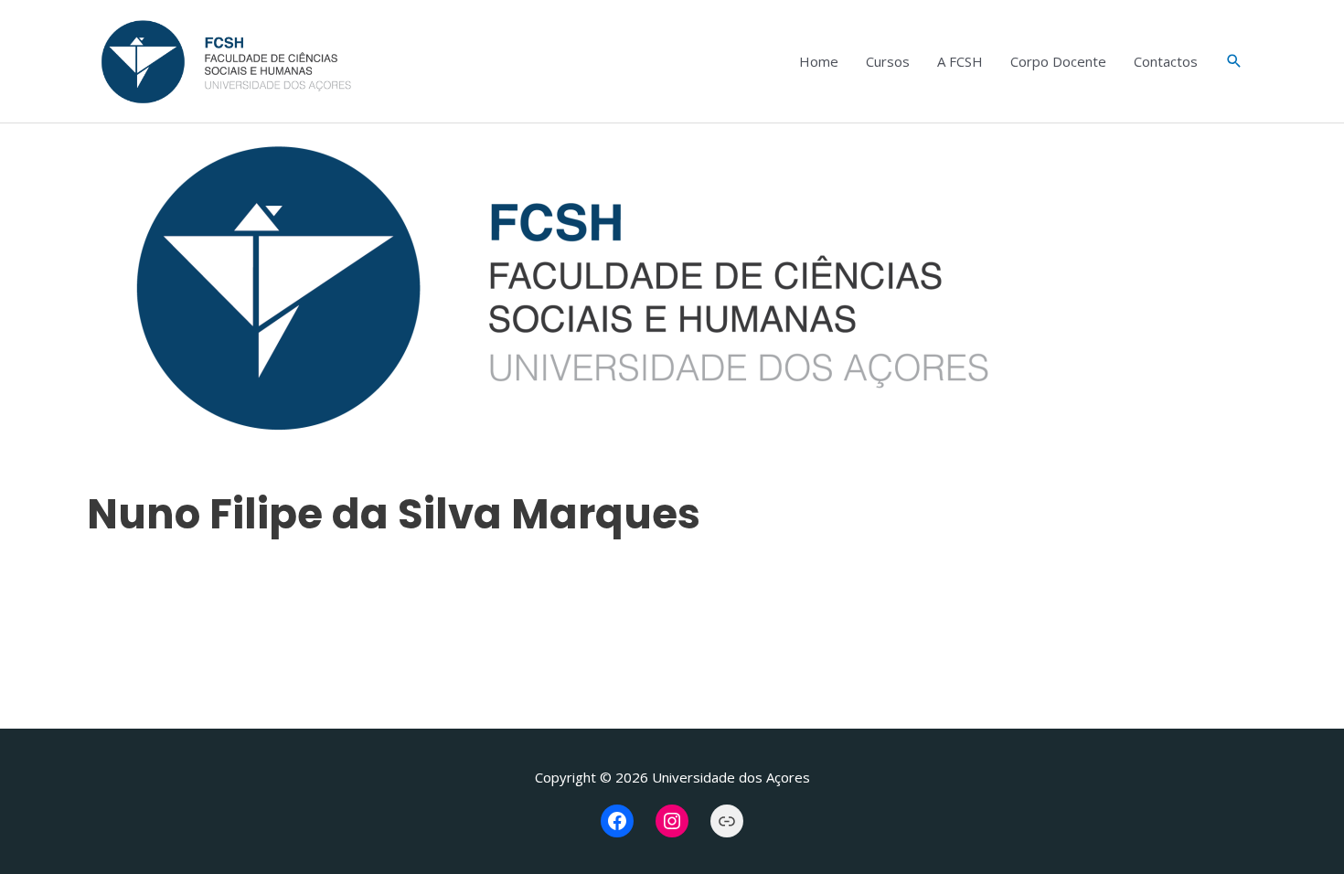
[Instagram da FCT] (672, 821)
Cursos (888, 61)
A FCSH (960, 61)
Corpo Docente (1058, 61)
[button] (1234, 61)
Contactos (1166, 61)
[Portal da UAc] (726, 821)
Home (818, 61)
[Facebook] (617, 821)
